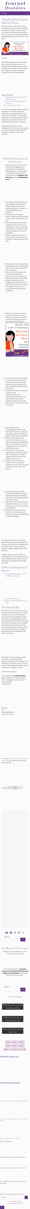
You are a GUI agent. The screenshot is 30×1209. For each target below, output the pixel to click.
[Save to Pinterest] (8, 787)
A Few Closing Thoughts (13, 105)
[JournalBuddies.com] (15, 5)
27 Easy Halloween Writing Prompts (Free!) (13, 1168)
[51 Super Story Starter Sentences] (15, 1137)
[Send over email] (18, 787)
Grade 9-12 (15, 1049)
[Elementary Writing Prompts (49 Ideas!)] (8, 1189)
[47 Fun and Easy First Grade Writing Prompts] (15, 1099)
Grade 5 (15, 1045)
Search (7, 936)
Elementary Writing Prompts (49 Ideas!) (12, 1194)
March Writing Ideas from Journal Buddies (12, 1157)
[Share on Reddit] (21, 787)
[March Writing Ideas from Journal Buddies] (10, 1150)
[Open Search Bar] (28, 13)
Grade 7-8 (7, 1049)
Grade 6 (21, 1045)
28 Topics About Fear (12, 598)
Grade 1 (8, 1042)
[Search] (22, 939)
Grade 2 (14, 1042)
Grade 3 (21, 1042)
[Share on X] (15, 787)
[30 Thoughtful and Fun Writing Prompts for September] (10, 1175)
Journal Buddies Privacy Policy (15, 1203)
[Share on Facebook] (12, 787)
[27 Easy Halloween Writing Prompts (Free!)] (8, 1163)
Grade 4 (8, 1045)
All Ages (22, 1049)
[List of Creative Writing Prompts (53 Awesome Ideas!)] (15, 1117)
